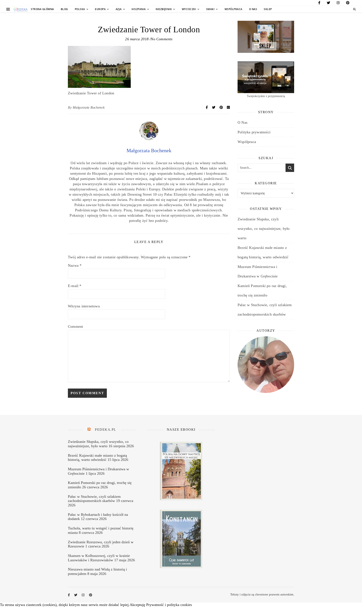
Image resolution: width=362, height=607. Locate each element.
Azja (119, 9)
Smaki (210, 9)
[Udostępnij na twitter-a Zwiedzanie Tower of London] (214, 107)
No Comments (161, 39)
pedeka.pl (105, 429)
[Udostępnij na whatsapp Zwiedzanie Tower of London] (228, 107)
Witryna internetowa (84, 306)
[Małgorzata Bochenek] (149, 139)
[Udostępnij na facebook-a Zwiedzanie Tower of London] (207, 107)
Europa (100, 9)
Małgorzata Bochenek (89, 107)
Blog (64, 9)
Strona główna (42, 9)
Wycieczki (189, 9)
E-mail (74, 286)
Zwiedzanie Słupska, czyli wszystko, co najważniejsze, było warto (264, 228)
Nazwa (74, 265)
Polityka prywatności (254, 132)
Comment (75, 326)
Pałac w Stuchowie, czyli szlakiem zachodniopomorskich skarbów (94, 498)
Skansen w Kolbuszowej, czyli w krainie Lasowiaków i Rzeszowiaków (99, 558)
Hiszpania (139, 9)
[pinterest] (347, 3)
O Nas (253, 9)
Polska (80, 9)
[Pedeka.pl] (20, 9)
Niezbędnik (164, 9)
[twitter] (328, 3)
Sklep (268, 9)
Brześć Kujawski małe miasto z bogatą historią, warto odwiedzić (97, 457)
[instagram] (338, 3)
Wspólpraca (233, 9)
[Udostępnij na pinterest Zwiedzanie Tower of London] (222, 107)
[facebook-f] (319, 3)
